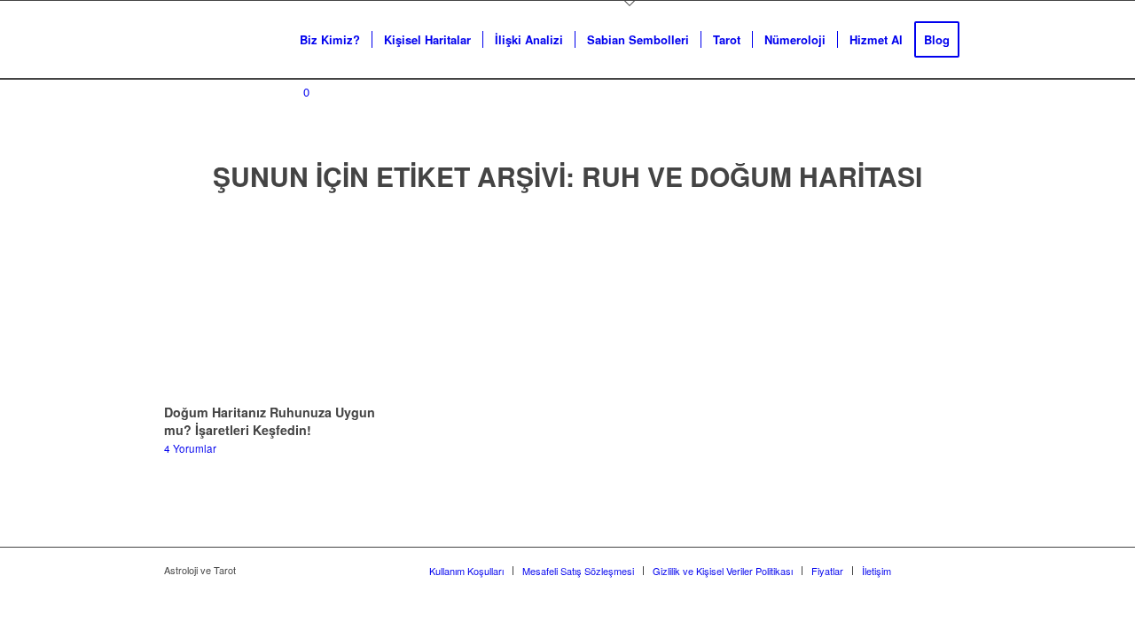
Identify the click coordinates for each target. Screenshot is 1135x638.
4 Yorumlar (190, 448)
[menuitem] (330, 40)
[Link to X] (931, 569)
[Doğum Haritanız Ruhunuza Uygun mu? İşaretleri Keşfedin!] (282, 302)
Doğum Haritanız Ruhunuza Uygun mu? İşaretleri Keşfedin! (269, 421)
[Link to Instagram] (957, 569)
